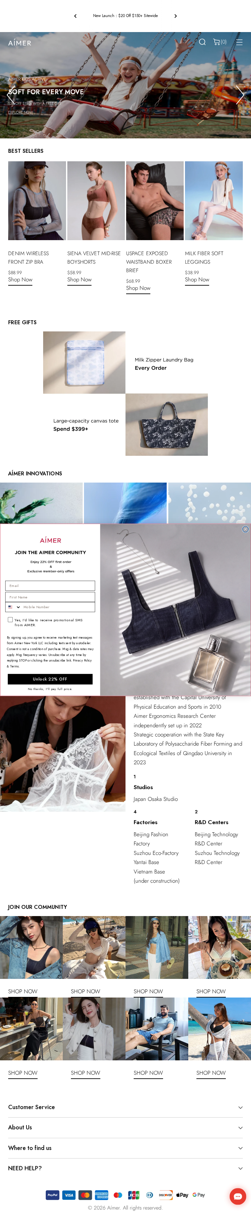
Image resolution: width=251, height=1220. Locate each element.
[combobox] (13, 607)
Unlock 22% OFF (50, 679)
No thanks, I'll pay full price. (50, 689)
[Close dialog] (245, 529)
